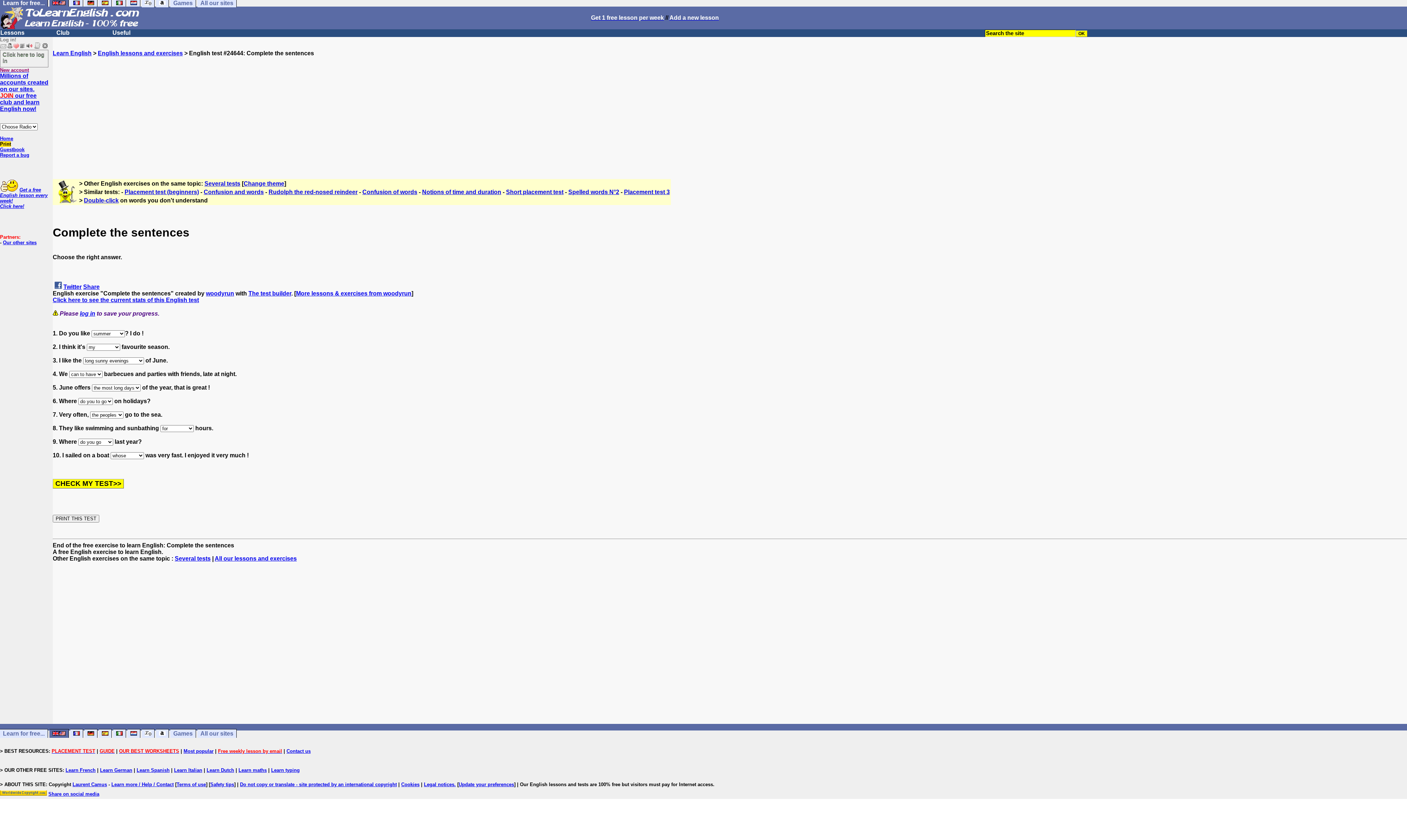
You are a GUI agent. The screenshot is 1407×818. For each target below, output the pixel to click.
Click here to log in (23, 57)
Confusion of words (389, 192)
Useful (121, 33)
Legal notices (439, 784)
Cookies (410, 784)
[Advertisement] (730, 108)
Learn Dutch (220, 770)
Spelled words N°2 (593, 192)
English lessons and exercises (140, 53)
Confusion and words (234, 192)
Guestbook (12, 149)
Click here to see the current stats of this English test (126, 300)
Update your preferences (486, 784)
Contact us (299, 751)
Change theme (264, 184)
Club (63, 33)
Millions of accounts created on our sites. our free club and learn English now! (24, 92)
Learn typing (285, 770)
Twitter (72, 287)
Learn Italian (188, 770)
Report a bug (14, 155)
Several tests (222, 184)
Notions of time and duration (461, 192)
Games (183, 733)
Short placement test (535, 192)
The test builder (269, 293)
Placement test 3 (647, 192)
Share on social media (73, 794)
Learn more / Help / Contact (142, 784)
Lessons (12, 33)
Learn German (116, 770)
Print (5, 144)
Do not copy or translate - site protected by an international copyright (318, 784)
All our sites (216, 733)
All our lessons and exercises (256, 558)
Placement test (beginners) (162, 192)
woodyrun (220, 293)
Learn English (72, 53)
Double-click (101, 200)
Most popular (199, 751)
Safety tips (222, 784)
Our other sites (20, 242)
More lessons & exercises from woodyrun (353, 293)
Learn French (81, 770)
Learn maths (253, 770)
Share (91, 287)
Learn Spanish (153, 770)
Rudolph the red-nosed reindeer (313, 192)
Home (6, 138)
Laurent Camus (90, 784)
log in (87, 314)
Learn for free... (24, 733)
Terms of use (191, 784)
